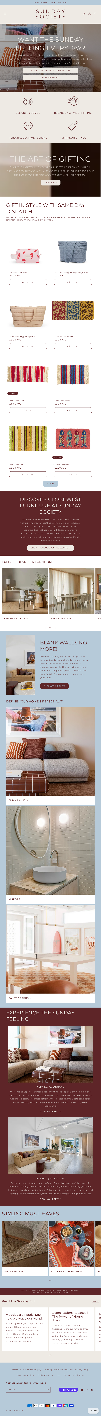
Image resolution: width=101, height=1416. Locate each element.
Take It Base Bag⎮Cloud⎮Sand (22, 337)
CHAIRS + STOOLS (14, 618)
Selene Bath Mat (16, 465)
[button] (5, 13)
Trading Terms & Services (49, 1375)
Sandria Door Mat (61, 465)
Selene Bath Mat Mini (62, 401)
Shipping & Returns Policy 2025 (58, 1370)
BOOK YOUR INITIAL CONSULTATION (50, 70)
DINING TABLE (59, 618)
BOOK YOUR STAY (49, 1111)
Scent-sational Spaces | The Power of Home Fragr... (70, 1316)
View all (51, 484)
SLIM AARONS (17, 800)
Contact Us (16, 1370)
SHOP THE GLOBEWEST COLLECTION (50, 548)
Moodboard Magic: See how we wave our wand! (24, 1316)
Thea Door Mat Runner (63, 337)
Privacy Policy (81, 1370)
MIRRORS (14, 899)
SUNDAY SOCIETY (18, 1410)
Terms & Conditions (26, 1375)
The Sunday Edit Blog (74, 1375)
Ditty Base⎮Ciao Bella (18, 272)
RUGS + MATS (12, 1271)
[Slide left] (45, 628)
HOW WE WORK (50, 77)
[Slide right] (56, 628)
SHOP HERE (50, 182)
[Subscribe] (47, 1390)
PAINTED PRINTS (19, 998)
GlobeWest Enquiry (32, 1370)
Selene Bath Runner (17, 401)
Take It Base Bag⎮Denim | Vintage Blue (70, 272)
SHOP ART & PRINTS (54, 686)
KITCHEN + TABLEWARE (65, 1271)
